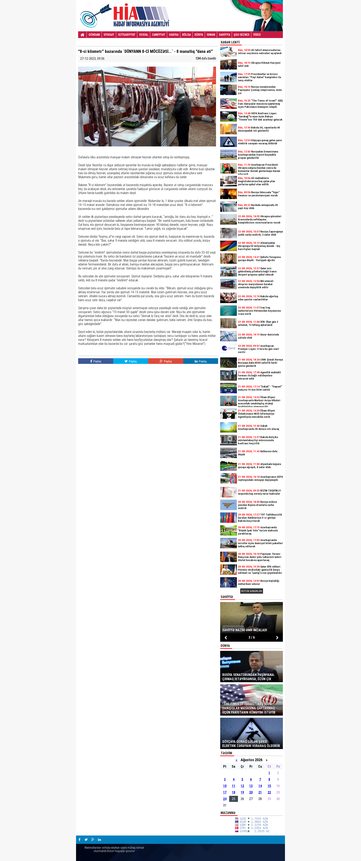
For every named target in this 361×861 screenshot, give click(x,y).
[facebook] (79, 840)
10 (224, 786)
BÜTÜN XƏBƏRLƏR (251, 591)
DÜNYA (198, 34)
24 (224, 799)
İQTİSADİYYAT (126, 34)
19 (242, 792)
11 (233, 786)
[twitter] (86, 840)
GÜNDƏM (94, 34)
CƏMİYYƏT (158, 34)
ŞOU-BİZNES (241, 34)
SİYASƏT (109, 34)
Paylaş (97, 361)
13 (251, 786)
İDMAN (211, 34)
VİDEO (257, 34)
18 (233, 792)
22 (269, 792)
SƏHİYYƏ (224, 34)
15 (269, 786)
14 (260, 786)
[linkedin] (99, 840)
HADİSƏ (173, 34)
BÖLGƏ (186, 34)
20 (251, 792)
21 (260, 792)
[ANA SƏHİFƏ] (82, 35)
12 (242, 786)
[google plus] (92, 840)
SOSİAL (143, 34)
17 (224, 792)
